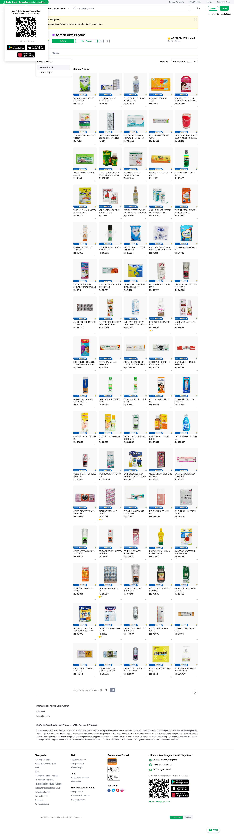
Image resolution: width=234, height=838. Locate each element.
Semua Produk (46, 67)
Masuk (213, 8)
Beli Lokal (39, 800)
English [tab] (188, 817)
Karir (37, 768)
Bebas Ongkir (77, 768)
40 (106, 690)
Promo (209, 2)
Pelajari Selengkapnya (158, 801)
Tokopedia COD (78, 763)
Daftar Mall (76, 782)
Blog (37, 772)
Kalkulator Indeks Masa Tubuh (47, 788)
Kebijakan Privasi (78, 800)
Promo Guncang (42, 804)
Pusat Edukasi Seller (80, 778)
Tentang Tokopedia (176, 2)
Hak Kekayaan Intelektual (45, 763)
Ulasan (55, 53)
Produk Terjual (45, 72)
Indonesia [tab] (176, 817)
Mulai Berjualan (195, 2)
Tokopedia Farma (42, 792)
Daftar (224, 8)
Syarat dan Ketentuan (80, 796)
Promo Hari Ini (41, 796)
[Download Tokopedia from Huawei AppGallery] (180, 795)
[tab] (55, 53)
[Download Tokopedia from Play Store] (180, 782)
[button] (221, 14)
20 (101, 690)
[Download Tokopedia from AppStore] (180, 788)
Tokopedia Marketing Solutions (48, 784)
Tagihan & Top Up (78, 759)
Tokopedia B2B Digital (44, 780)
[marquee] (117, 22)
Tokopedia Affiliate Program (47, 776)
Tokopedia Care (223, 2)
